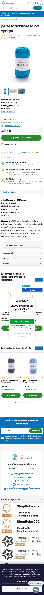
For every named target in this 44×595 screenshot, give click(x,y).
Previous (37, 280)
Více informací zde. (28, 576)
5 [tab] (22, 402)
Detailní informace (8, 112)
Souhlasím (22, 589)
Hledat (38, 8)
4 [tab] (21, 402)
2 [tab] (17, 402)
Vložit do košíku (23, 137)
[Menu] (41, 3)
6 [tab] (24, 402)
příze (3, 200)
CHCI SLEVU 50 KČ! (22, 321)
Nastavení (22, 581)
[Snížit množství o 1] (39, 131)
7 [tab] (26, 402)
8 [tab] (28, 402)
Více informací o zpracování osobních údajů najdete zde (23, 438)
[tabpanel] (11, 376)
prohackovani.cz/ (24, 484)
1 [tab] (15, 402)
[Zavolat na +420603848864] (28, 3)
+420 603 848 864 (24, 477)
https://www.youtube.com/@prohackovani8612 (23, 489)
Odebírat (36, 431)
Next (41, 280)
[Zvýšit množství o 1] (39, 128)
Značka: (6, 158)
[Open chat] (36, 590)
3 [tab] (19, 402)
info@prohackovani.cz (23, 474)
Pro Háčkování (24, 481)
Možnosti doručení (12, 126)
